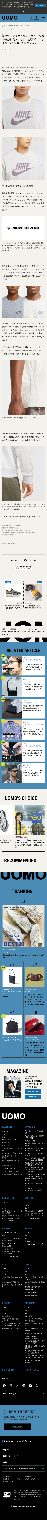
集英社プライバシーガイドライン (12, 1479)
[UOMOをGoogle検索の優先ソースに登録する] (23, 567)
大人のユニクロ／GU (32, 1040)
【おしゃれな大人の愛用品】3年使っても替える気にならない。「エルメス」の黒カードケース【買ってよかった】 (33, 753)
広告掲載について (8, 1481)
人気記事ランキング (30, 703)
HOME (4, 629)
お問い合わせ (28, 1476)
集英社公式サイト (8, 1476)
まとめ (28, 991)
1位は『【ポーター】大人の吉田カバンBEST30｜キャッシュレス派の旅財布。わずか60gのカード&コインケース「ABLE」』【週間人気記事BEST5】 (33, 708)
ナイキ (12, 49)
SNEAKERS (6, 949)
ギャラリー (7, 952)
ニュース (27, 681)
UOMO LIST (38, 837)
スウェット (6, 49)
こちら (18, 1499)
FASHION (13, 629)
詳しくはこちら (40, 5)
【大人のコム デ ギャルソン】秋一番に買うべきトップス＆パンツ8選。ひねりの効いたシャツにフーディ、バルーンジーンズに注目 (33, 731)
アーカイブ (8, 29)
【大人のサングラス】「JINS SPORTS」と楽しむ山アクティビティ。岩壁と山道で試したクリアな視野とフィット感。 (33, 772)
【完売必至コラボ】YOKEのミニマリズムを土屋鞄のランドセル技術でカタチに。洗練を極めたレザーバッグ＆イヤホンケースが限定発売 (33, 686)
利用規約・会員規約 (30, 1479)
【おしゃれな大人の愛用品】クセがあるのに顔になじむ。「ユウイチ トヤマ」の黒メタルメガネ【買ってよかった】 (33, 667)
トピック (27, 767)
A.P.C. (4, 1045)
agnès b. (6, 996)
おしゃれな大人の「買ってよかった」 (32, 660)
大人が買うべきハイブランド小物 (33, 725)
